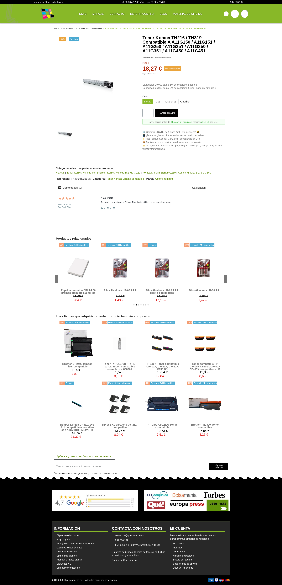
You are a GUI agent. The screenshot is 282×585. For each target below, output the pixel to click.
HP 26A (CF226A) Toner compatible (162, 426)
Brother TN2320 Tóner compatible (205, 426)
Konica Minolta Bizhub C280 (159, 172)
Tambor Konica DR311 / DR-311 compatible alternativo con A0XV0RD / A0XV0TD (77, 427)
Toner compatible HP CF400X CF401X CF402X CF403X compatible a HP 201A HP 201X (204, 367)
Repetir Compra (142, 13)
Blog (163, 13)
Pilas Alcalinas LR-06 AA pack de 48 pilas (204, 291)
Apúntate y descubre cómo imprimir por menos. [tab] (84, 456)
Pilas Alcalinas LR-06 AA (162, 290)
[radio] (147, 101)
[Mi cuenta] (235, 14)
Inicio (82, 13)
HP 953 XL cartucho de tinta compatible (119, 426)
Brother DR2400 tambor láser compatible (77, 365)
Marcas (98, 13)
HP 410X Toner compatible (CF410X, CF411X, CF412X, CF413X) (162, 366)
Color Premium (164, 178)
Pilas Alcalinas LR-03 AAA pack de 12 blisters (120, 291)
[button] (226, 13)
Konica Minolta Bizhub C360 (194, 172)
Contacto (117, 13)
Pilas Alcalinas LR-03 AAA (78, 290)
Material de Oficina (187, 13)
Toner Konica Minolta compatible (86, 172)
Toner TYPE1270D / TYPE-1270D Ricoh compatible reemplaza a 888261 (119, 366)
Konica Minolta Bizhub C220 (123, 172)
